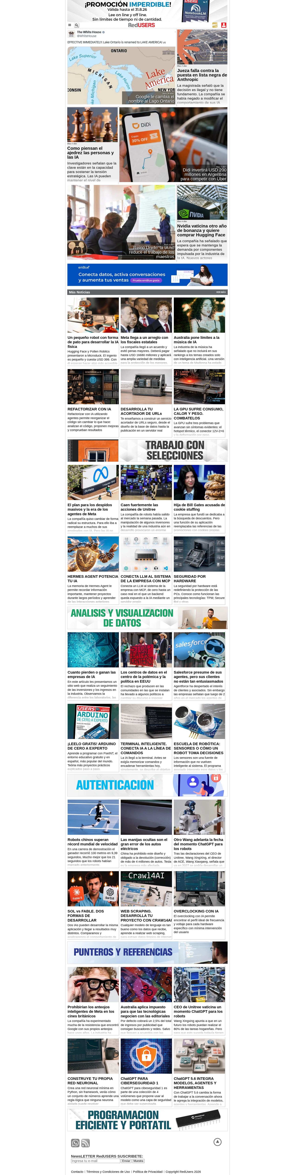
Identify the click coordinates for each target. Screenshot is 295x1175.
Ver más (221, 292)
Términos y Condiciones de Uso (108, 1172)
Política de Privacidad (148, 1172)
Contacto (77, 1172)
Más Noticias (79, 292)
